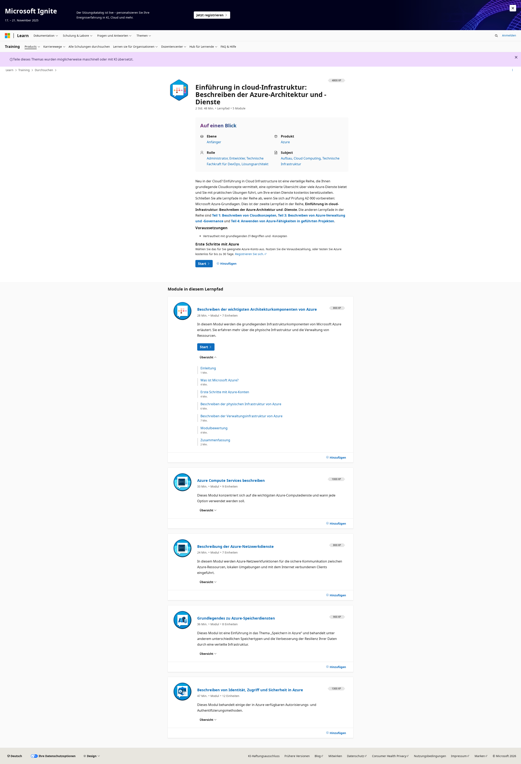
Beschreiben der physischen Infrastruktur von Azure (240, 404)
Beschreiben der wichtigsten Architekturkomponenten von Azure (257, 309)
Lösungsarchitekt (255, 164)
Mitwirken (335, 756)
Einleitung (208, 368)
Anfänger (214, 142)
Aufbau (286, 158)
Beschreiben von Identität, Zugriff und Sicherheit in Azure (250, 689)
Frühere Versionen (297, 756)
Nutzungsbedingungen (430, 756)
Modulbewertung (214, 428)
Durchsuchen (44, 70)
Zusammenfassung (215, 440)
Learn (9, 70)
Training (24, 70)
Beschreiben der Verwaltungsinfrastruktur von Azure (241, 416)
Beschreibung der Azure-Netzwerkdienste (235, 546)
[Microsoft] (7, 35)
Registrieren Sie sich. (249, 254)
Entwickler (237, 158)
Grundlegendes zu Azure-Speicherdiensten (236, 618)
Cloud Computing (307, 158)
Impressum (459, 756)
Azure (285, 142)
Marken (480, 756)
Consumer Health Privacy (389, 756)
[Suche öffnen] (496, 35)
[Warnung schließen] (513, 8)
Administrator (217, 158)
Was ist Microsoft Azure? (219, 380)
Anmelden (509, 35)
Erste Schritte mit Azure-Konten (224, 392)
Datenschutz (355, 756)
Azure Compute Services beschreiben (231, 480)
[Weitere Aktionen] (512, 70)
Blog (318, 756)
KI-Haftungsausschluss (264, 756)
